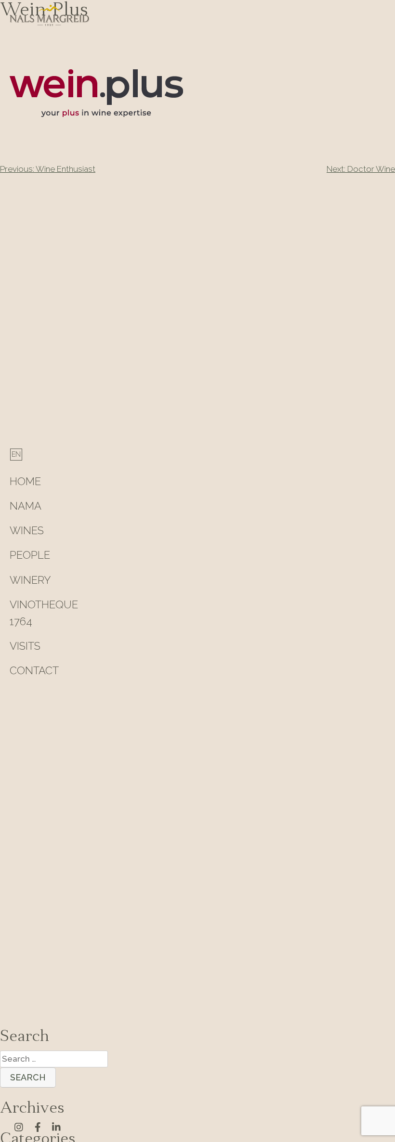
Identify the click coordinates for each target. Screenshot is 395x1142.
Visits (25, 646)
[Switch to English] (16, 454)
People (30, 555)
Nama (25, 506)
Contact (34, 670)
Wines (27, 530)
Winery (30, 580)
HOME (25, 481)
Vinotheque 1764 (44, 613)
